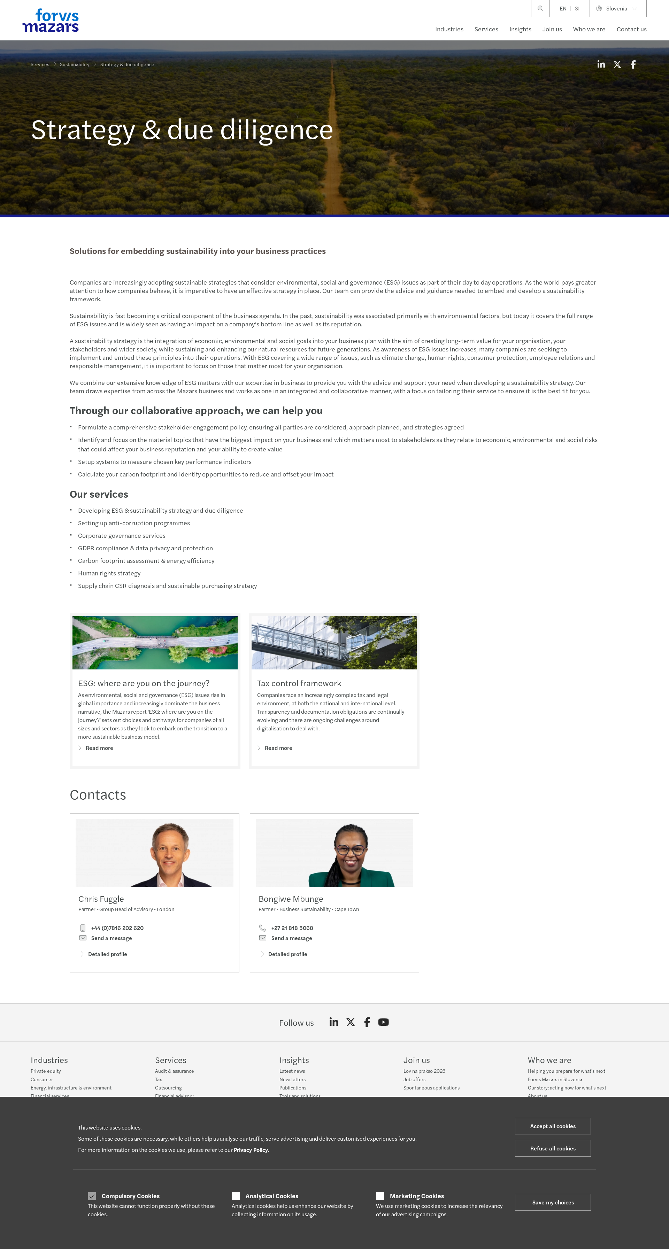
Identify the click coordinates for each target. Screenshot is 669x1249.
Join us (552, 28)
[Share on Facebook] (633, 64)
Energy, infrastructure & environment (71, 1087)
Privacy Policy (251, 1150)
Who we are (589, 28)
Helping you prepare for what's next (566, 1070)
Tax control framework (299, 683)
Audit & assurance (174, 1070)
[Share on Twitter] (617, 64)
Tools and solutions (300, 1095)
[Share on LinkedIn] (601, 64)
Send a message (111, 938)
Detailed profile (107, 954)
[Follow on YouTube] (384, 1022)
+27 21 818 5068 (291, 928)
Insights (520, 28)
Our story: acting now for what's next (567, 1087)
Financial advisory (174, 1095)
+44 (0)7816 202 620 (117, 928)
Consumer (42, 1079)
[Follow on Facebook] (367, 1022)
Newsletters (292, 1079)
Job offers (414, 1079)
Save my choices (553, 1202)
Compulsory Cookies (131, 1196)
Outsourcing (168, 1087)
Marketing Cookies (417, 1196)
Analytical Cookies (272, 1196)
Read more (99, 748)
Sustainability (75, 64)
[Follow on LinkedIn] (334, 1022)
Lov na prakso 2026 (424, 1070)
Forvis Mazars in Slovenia (555, 1079)
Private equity (46, 1070)
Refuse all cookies (553, 1148)
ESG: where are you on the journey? (143, 683)
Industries (449, 28)
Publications (292, 1087)
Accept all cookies (553, 1126)
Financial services (50, 1095)
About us (537, 1095)
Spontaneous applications (431, 1087)
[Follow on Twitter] (351, 1022)
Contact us (632, 28)
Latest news (292, 1070)
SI (577, 8)
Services (486, 28)
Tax (158, 1079)
